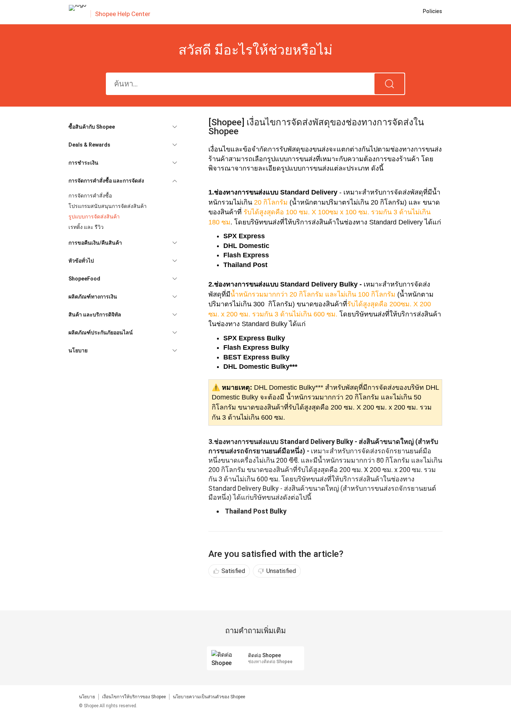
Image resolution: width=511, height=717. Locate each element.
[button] (122, 127)
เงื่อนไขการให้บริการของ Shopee (134, 696)
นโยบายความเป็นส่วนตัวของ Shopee (209, 696)
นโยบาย (87, 696)
